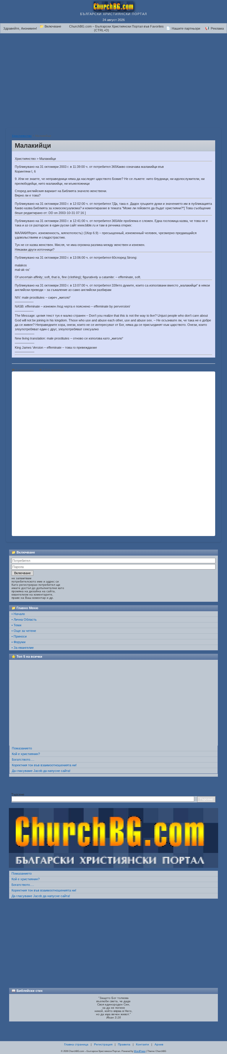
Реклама (217, 28)
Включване (22, 573)
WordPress (139, 1051)
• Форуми (18, 642)
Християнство (22, 135)
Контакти (142, 1044)
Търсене (17, 794)
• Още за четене (24, 631)
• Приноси (19, 636)
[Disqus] (113, 453)
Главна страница (76, 1044)
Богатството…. (23, 759)
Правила (124, 1044)
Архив (159, 1044)
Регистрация (103, 1044)
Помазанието (22, 748)
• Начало (18, 614)
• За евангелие (23, 647)
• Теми (16, 625)
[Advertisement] (113, 77)
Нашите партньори (186, 28)
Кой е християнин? (26, 754)
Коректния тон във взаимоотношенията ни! (44, 765)
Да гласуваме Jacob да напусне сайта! (41, 771)
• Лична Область (24, 619)
